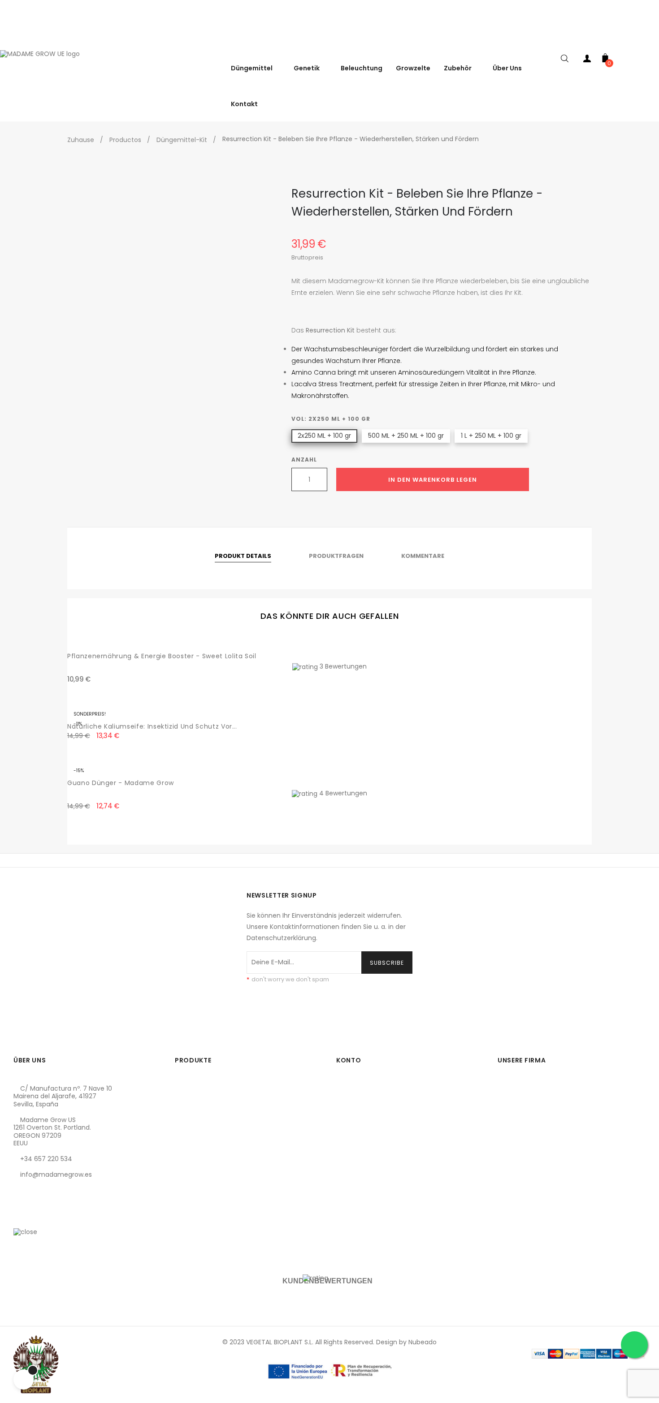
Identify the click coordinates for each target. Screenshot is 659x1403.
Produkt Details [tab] (243, 556)
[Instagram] (50, 1217)
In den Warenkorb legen (432, 479)
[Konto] (587, 60)
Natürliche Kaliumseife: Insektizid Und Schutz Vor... (152, 726)
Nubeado (422, 1342)
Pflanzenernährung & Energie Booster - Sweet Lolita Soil (161, 656)
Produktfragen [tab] (336, 556)
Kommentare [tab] (422, 556)
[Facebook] (20, 1217)
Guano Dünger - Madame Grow (120, 782)
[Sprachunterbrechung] (650, 40)
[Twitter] (35, 1217)
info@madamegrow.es (56, 1174)
